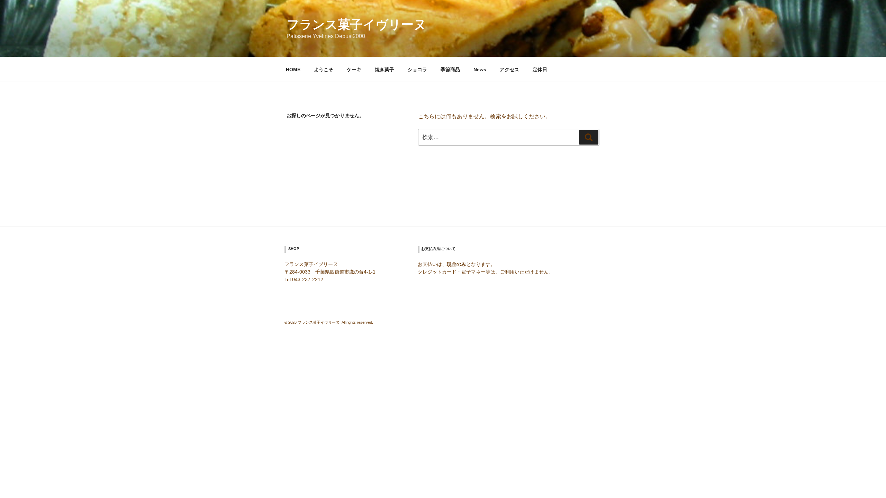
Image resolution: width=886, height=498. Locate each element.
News (479, 69)
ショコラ (417, 69)
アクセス (509, 69)
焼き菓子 (384, 69)
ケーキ (354, 69)
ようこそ (323, 69)
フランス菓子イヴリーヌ (356, 24)
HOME (293, 69)
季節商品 (450, 69)
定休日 (540, 69)
